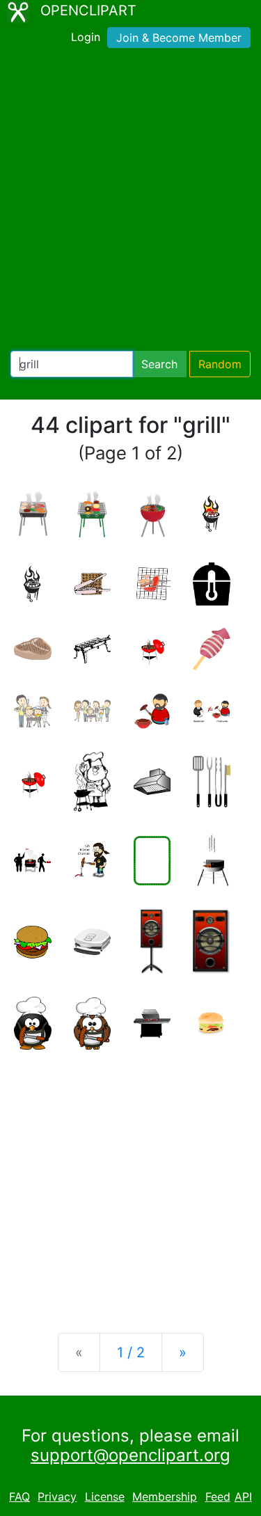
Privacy (57, 1496)
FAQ (19, 1496)
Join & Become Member (179, 38)
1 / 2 (131, 1352)
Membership (164, 1496)
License (105, 1496)
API (243, 1496)
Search (159, 364)
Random (220, 364)
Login (85, 37)
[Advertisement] (130, 202)
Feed (217, 1496)
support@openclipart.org (130, 1455)
